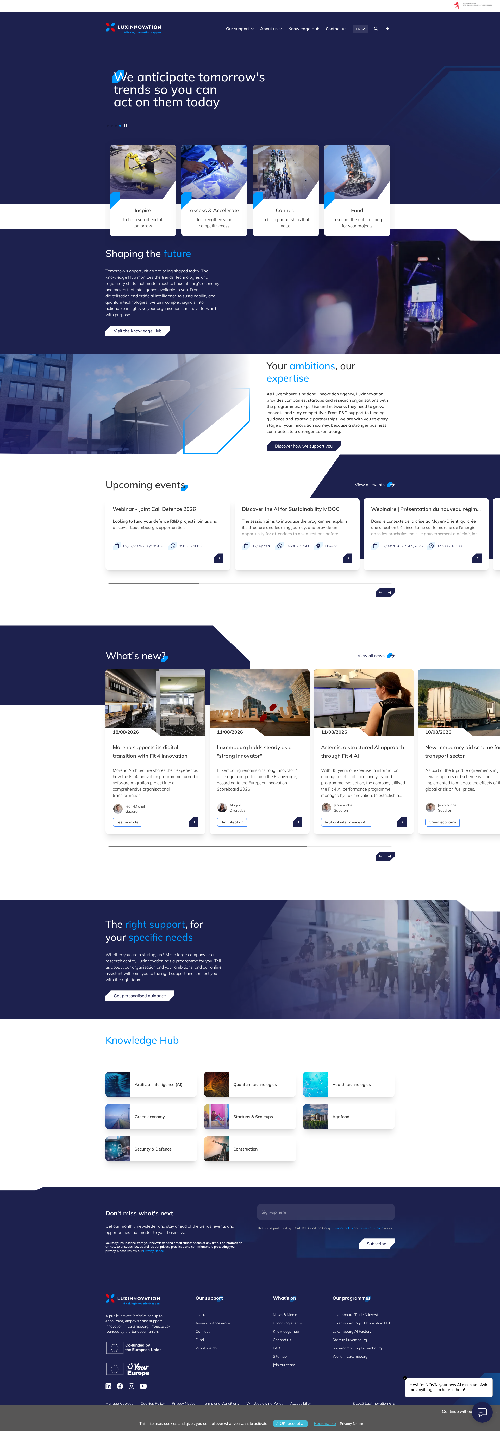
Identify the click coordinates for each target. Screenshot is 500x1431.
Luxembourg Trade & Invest (355, 1314)
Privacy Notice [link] (351, 1424)
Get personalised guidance (140, 995)
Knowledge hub (286, 1331)
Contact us (282, 1339)
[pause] (125, 125)
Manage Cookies (119, 1403)
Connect (203, 1331)
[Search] (376, 29)
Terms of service (371, 1228)
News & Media (285, 1314)
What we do (206, 1348)
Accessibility (300, 1403)
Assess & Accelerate (213, 1323)
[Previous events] (380, 592)
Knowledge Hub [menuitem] (304, 28)
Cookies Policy (153, 1403)
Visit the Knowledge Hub (138, 330)
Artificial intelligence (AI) (346, 822)
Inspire (201, 1314)
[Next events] (390, 592)
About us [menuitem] (269, 28)
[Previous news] (380, 856)
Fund (200, 1339)
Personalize (325, 1423)
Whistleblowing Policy (264, 1403)
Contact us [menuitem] (336, 28)
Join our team (284, 1364)
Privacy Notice (153, 1251)
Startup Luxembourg (350, 1339)
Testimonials (127, 822)
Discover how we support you (304, 446)
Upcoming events (287, 1323)
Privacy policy (343, 1228)
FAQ (276, 1348)
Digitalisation (231, 822)
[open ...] (218, 558)
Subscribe (376, 1243)
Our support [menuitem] (237, 28)
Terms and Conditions (221, 1403)
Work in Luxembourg (350, 1356)
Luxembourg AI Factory (352, 1331)
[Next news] (390, 856)
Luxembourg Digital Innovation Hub (362, 1323)
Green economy (442, 822)
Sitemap (280, 1356)
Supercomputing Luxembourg (357, 1348)
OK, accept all (292, 1423)
